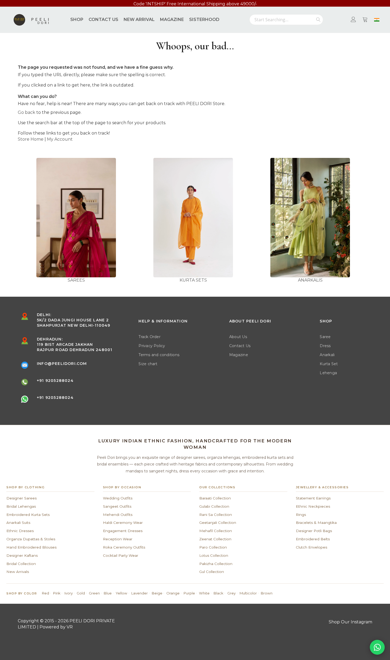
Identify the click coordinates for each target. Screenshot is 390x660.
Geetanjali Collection (217, 522)
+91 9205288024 (55, 380)
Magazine (238, 354)
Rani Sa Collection (215, 514)
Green (94, 593)
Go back (26, 112)
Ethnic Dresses (20, 531)
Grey (231, 593)
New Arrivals (17, 572)
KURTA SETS (193, 280)
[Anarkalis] (310, 217)
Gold (81, 593)
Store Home (31, 139)
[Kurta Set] (193, 217)
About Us (238, 336)
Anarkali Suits (18, 522)
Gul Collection (211, 572)
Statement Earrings (313, 498)
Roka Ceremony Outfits (124, 547)
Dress (325, 345)
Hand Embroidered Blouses (31, 547)
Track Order (149, 336)
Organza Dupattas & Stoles (30, 539)
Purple (189, 593)
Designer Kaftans (22, 555)
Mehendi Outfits (117, 514)
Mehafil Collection (215, 531)
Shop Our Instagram (350, 621)
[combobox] (286, 19)
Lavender (139, 593)
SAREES (76, 280)
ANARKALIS (310, 280)
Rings (301, 514)
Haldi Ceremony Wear (123, 522)
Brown (266, 593)
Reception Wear (117, 539)
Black (218, 593)
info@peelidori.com (62, 363)
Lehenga (328, 372)
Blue (108, 593)
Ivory (68, 593)
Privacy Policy (151, 345)
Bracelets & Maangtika (316, 522)
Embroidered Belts (313, 539)
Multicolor (248, 593)
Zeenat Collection (215, 539)
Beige (157, 593)
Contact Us (239, 345)
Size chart (147, 363)
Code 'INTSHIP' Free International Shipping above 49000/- (195, 3)
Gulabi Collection (214, 506)
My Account (60, 139)
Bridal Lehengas (21, 506)
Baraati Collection (215, 498)
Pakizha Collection (215, 564)
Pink (56, 593)
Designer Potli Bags (314, 531)
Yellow (121, 593)
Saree (325, 336)
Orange (173, 593)
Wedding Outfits (117, 498)
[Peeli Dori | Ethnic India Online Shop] (32, 20)
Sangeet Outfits (117, 506)
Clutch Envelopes (311, 547)
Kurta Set (329, 363)
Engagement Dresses (122, 531)
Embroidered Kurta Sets (28, 514)
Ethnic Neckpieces (313, 506)
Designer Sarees (21, 498)
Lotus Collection (213, 555)
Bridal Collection (21, 564)
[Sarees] (76, 217)
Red (45, 593)
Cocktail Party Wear (120, 555)
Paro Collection (213, 547)
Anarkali (327, 354)
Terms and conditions (158, 354)
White (204, 593)
